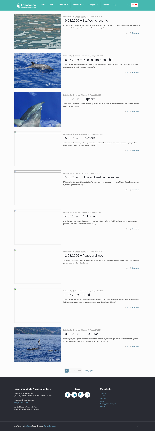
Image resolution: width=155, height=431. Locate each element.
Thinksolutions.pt (50, 426)
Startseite (103, 393)
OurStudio (27, 426)
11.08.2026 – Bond (76, 295)
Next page (88, 371)
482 (79, 371)
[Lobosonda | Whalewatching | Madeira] (26, 4)
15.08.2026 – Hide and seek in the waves (91, 177)
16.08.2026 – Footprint (79, 138)
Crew (102, 401)
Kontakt (103, 406)
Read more (135, 33)
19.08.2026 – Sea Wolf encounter (86, 20)
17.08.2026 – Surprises (79, 99)
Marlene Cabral (80, 95)
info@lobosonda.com (21, 403)
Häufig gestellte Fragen (108, 404)
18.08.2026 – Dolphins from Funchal (88, 60)
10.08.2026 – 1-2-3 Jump (80, 334)
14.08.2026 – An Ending (80, 216)
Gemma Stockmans (81, 56)
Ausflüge (103, 396)
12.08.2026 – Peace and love (83, 255)
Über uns (103, 398)
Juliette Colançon (80, 16)
